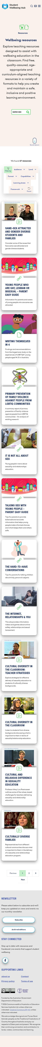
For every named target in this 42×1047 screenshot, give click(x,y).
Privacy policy (8, 981)
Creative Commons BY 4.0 (20, 1010)
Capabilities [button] (26, 176)
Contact (25, 976)
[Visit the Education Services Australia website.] (21, 990)
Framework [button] (15, 189)
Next (23, 879)
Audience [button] (18, 169)
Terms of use (27, 981)
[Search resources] (27, 112)
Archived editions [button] (19, 929)
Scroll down (34, 145)
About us (5, 976)
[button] (31, 6)
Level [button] (31, 169)
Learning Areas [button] (19, 183)
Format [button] (11, 176)
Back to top (34, 1038)
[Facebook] (5, 960)
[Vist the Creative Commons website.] (8, 990)
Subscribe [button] (19, 920)
